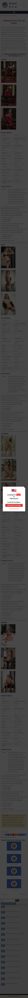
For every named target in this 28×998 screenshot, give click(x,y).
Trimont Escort (14, 889)
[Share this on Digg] (20, 835)
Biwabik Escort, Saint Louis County (13, 950)
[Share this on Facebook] (8, 835)
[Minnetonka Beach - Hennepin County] (3, 935)
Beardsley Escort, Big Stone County (13, 928)
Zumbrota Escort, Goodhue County (13, 916)
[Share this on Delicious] (25, 835)
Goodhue (8, 837)
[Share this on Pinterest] (13, 835)
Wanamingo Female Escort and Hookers (14, 21)
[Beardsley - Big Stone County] (3, 930)
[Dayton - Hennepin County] (3, 907)
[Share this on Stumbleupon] (18, 835)
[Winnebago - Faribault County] (3, 979)
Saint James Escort (14, 852)
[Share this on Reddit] (16, 835)
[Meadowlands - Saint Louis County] (3, 946)
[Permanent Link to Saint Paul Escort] (14, 858)
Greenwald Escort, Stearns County (13, 966)
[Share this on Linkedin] (23, 835)
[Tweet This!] (6, 835)
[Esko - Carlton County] (3, 957)
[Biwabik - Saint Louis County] (3, 952)
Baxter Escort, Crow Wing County (13, 961)
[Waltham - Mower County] (3, 941)
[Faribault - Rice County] (3, 985)
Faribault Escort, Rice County (12, 983)
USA (2, 15)
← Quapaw (3, 894)
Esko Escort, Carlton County (12, 955)
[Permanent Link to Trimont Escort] (14, 883)
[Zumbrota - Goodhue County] (3, 918)
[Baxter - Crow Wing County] (3, 963)
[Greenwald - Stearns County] (3, 968)
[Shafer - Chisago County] (3, 974)
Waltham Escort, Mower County (12, 939)
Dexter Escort (14, 877)
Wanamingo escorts (19, 27)
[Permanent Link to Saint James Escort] (14, 846)
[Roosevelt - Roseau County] (3, 913)
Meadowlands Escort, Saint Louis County (14, 944)
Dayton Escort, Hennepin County (13, 905)
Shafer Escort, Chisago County (12, 972)
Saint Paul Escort (14, 864)
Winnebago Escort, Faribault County (13, 977)
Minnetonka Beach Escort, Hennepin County (15, 933)
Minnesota (6, 15)
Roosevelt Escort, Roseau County (12, 911)
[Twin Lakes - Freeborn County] (3, 924)
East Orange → (23, 894)
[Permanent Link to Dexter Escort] (14, 871)
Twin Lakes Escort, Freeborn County (13, 922)
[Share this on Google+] (11, 835)
